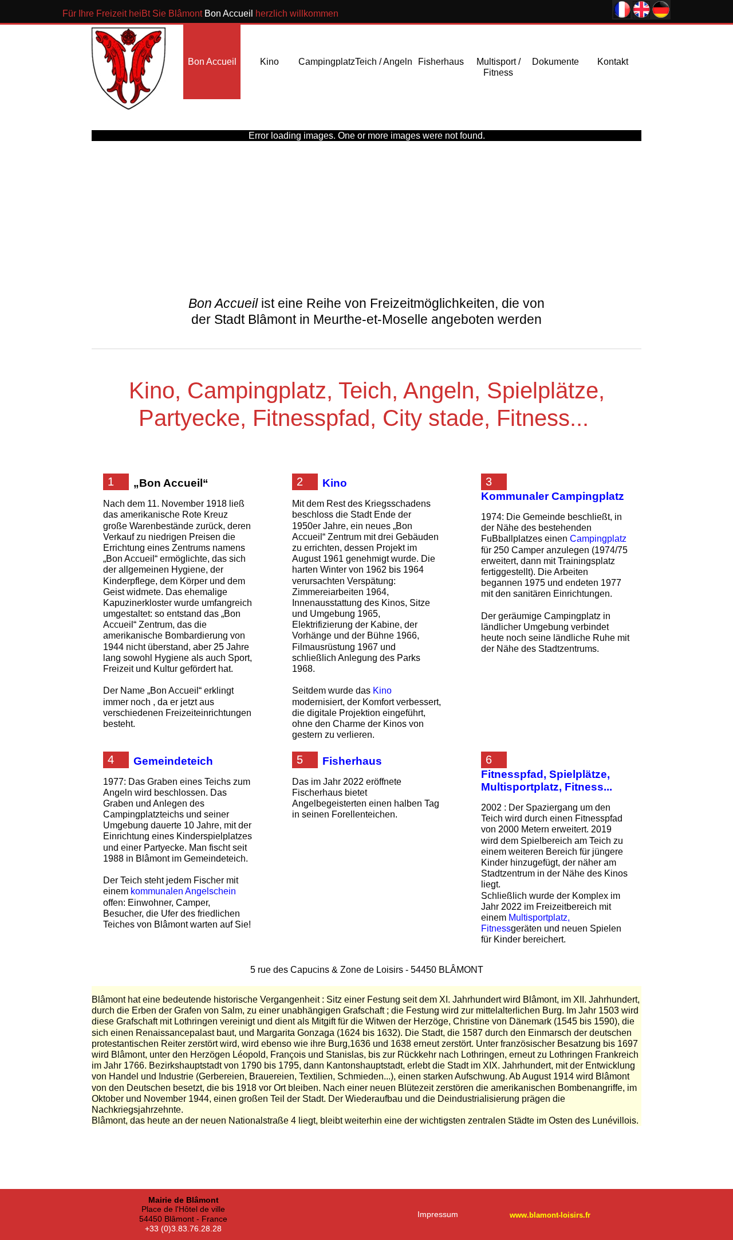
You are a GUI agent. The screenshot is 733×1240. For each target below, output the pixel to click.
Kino (269, 62)
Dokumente (555, 62)
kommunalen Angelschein (183, 891)
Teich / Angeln (383, 62)
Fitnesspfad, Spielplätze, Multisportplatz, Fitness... (546, 780)
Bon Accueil (212, 62)
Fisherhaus (441, 62)
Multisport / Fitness (498, 67)
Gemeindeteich (173, 761)
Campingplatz (326, 62)
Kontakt (612, 62)
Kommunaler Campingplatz (552, 496)
